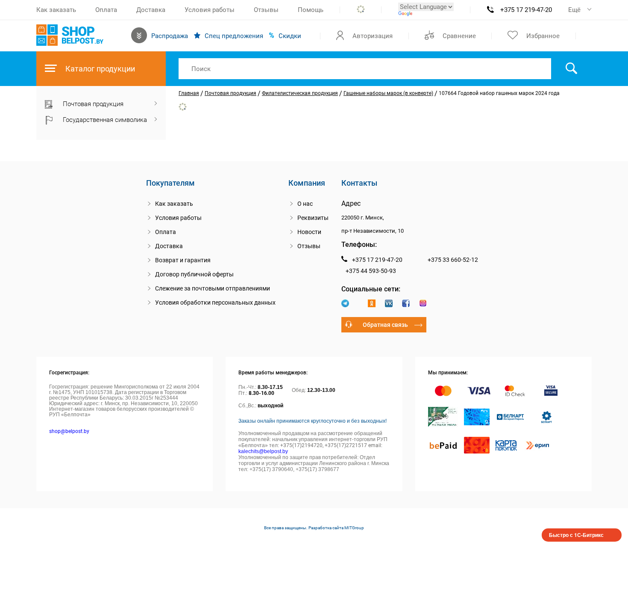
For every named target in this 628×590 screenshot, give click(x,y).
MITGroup (354, 527)
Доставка (150, 10)
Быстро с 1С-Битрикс (576, 535)
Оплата (106, 10)
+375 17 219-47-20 (526, 10)
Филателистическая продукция (300, 93)
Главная (189, 93)
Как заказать (56, 10)
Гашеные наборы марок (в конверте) (388, 93)
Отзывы (266, 10)
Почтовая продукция (230, 93)
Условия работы (210, 10)
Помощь (310, 10)
